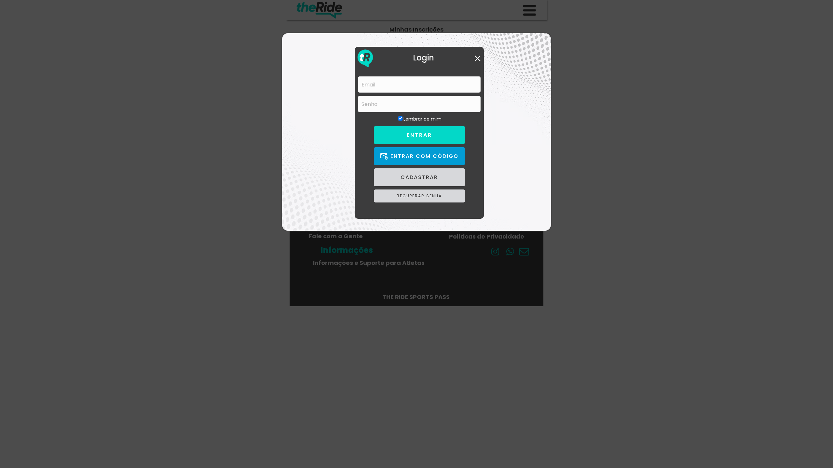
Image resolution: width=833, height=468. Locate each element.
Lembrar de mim (422, 119)
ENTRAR (419, 135)
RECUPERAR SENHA (419, 196)
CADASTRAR (419, 177)
